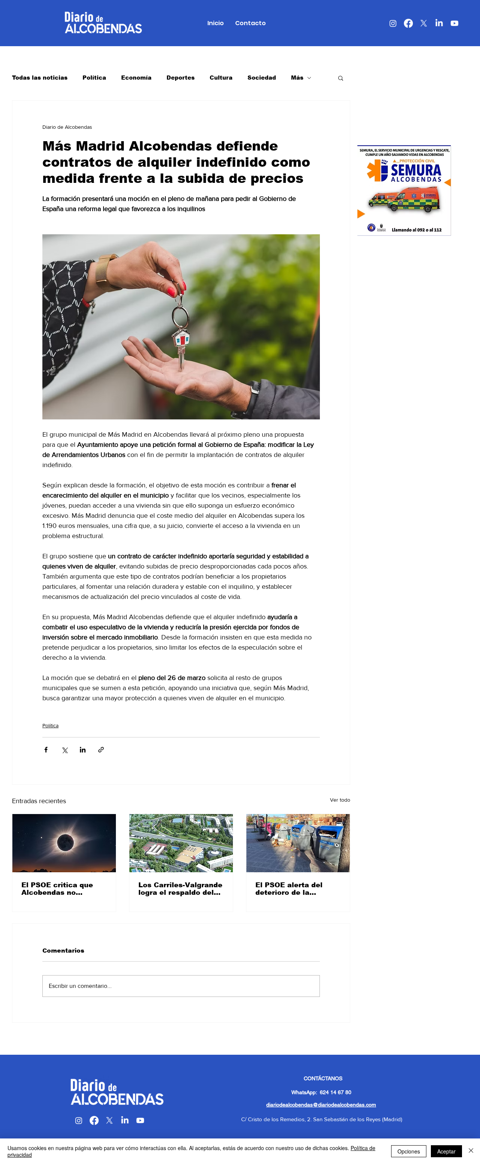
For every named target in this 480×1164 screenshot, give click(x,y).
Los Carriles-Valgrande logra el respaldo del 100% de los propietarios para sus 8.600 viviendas (180, 888)
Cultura (221, 77)
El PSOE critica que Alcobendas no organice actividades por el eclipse (60, 888)
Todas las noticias (40, 77)
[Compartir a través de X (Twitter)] (64, 749)
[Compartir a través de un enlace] (101, 749)
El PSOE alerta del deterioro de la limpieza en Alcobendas (288, 888)
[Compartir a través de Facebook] (46, 749)
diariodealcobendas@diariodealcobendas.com (321, 1105)
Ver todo (340, 800)
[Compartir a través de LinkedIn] (82, 749)
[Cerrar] (471, 1151)
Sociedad (262, 77)
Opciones (409, 1151)
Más (297, 77)
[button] (340, 78)
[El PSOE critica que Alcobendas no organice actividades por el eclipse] (64, 843)
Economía (136, 77)
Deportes (180, 77)
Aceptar (446, 1151)
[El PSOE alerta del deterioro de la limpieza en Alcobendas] (298, 843)
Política (94, 77)
